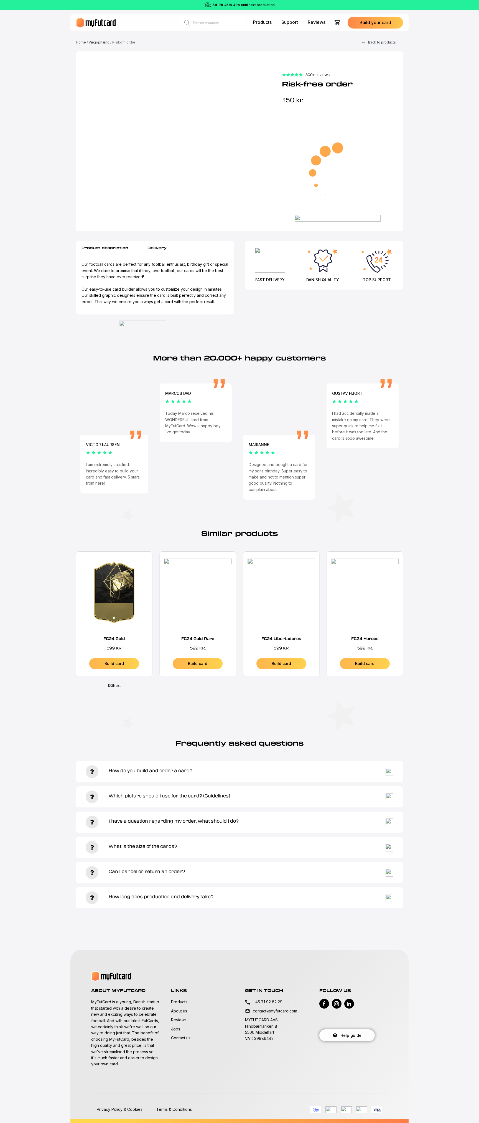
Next (117, 686)
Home (81, 42)
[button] (375, 23)
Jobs (175, 1029)
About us (179, 1011)
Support (289, 22)
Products (262, 22)
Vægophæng (99, 42)
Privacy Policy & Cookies (119, 1109)
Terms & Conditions (174, 1109)
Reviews (316, 22)
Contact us (180, 1037)
